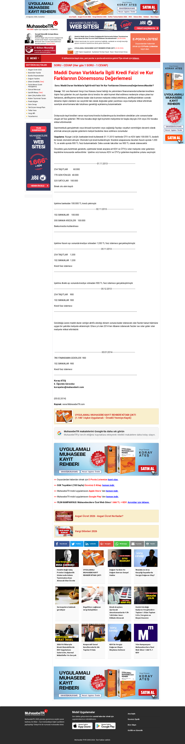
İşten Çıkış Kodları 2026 (37, 95)
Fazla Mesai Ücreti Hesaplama (35, 86)
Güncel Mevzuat (34, 90)
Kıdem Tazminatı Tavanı (37, 98)
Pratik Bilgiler (33, 101)
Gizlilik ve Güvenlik (135, 730)
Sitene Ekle (138, 17)
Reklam (146, 17)
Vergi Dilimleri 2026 (99, 17)
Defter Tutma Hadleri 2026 (117, 17)
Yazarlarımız (33, 116)
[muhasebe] (42, 30)
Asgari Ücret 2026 (84, 17)
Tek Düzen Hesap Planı (36, 107)
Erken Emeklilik (36, 82)
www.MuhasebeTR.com (73, 404)
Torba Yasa (32, 110)
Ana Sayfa (72, 17)
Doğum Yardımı (34, 79)
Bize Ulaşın (155, 17)
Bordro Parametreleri (36, 76)
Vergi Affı (31, 113)
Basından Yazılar (34, 73)
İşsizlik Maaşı (35, 92)
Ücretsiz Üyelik (133, 719)
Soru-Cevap (32, 104)
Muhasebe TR (79, 740)
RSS (130, 17)
